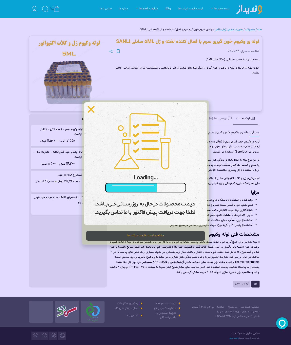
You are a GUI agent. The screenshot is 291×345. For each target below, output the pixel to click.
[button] (91, 109)
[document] (145, 172)
